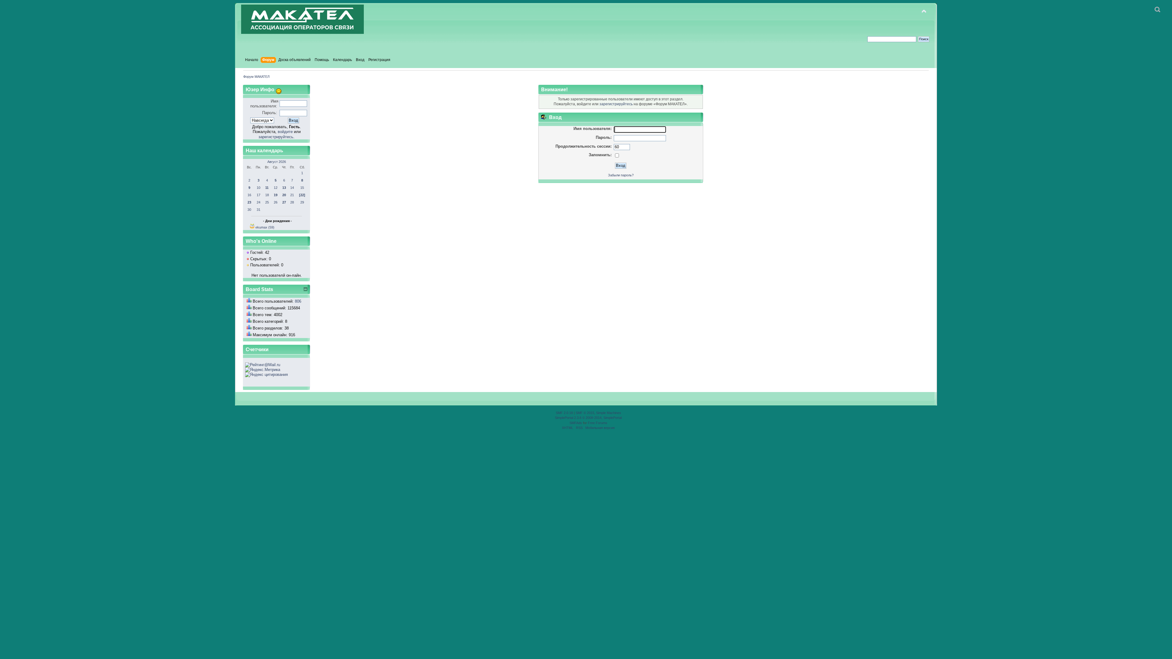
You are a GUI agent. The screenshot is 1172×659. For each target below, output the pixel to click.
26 (275, 202)
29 (302, 202)
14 (292, 187)
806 (298, 301)
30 (249, 209)
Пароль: (269, 112)
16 (249, 195)
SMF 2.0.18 (564, 413)
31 (258, 209)
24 (258, 202)
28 (292, 202)
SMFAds (576, 423)
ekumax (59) (264, 227)
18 (267, 195)
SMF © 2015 (585, 413)
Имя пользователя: (264, 103)
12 (275, 187)
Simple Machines (608, 413)
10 (258, 187)
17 (258, 195)
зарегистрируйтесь (276, 137)
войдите (285, 131)
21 (292, 195)
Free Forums (597, 423)
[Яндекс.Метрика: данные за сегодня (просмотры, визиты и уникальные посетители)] (262, 369)
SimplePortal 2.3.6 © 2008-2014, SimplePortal (588, 418)
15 (302, 187)
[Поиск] (1157, 10)
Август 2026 (276, 162)
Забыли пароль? (621, 175)
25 (267, 202)
